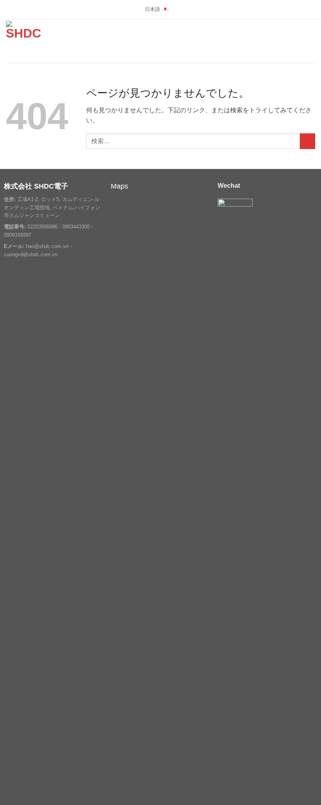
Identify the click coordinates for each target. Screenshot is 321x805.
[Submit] (307, 141)
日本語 (152, 9)
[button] (310, 40)
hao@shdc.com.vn (47, 246)
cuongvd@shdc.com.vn (31, 254)
